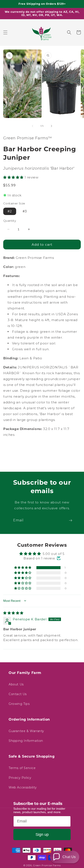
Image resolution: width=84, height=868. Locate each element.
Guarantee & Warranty (26, 731)
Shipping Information (26, 741)
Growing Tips (19, 704)
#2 (10, 211)
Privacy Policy (20, 778)
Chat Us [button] (69, 857)
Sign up (42, 834)
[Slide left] (32, 126)
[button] (5, 32)
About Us (16, 684)
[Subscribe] (70, 520)
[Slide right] (51, 126)
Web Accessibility (23, 787)
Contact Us (18, 694)
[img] (13, 613)
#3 (25, 211)
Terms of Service (22, 768)
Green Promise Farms (47, 865)
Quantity (9, 220)
